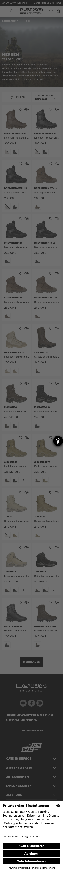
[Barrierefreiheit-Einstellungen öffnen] (58, 441)
